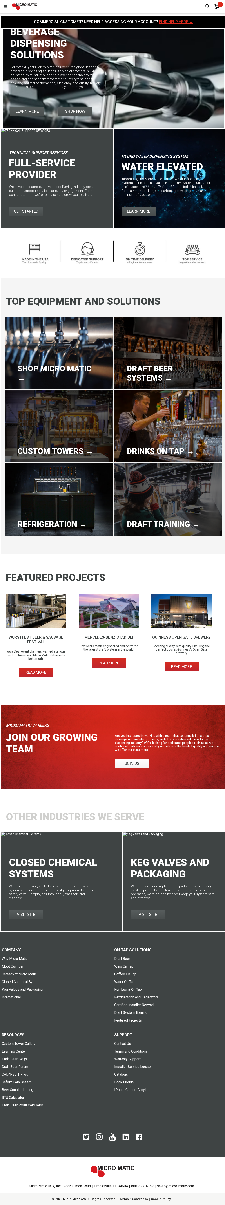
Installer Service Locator (133, 1067)
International (11, 997)
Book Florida (124, 1082)
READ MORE (35, 672)
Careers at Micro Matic (19, 974)
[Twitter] (86, 1139)
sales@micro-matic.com (175, 1186)
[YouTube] (112, 1140)
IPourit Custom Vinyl (130, 1090)
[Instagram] (99, 1139)
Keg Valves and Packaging (22, 989)
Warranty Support (127, 1059)
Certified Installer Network (134, 1005)
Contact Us (122, 1044)
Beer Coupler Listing (17, 1090)
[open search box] (207, 6)
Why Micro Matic (14, 959)
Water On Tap (124, 982)
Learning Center (14, 1051)
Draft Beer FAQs (14, 1059)
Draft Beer (122, 959)
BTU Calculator (13, 1097)
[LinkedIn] (125, 1139)
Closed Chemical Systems (22, 982)
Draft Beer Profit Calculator (22, 1105)
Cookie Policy (161, 1199)
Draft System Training (130, 1013)
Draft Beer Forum (15, 1067)
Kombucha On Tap (128, 989)
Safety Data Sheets (17, 1082)
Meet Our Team (13, 966)
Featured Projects (128, 1020)
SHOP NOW (75, 111)
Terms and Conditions (131, 1051)
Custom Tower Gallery (18, 1044)
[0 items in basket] (217, 6)
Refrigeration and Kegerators (136, 997)
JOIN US (132, 763)
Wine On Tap (123, 966)
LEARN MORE (27, 111)
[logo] (24, 6)
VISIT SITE (26, 914)
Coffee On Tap (125, 974)
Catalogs (121, 1074)
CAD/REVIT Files (15, 1074)
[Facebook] (139, 1139)
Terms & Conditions (134, 1199)
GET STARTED (26, 211)
